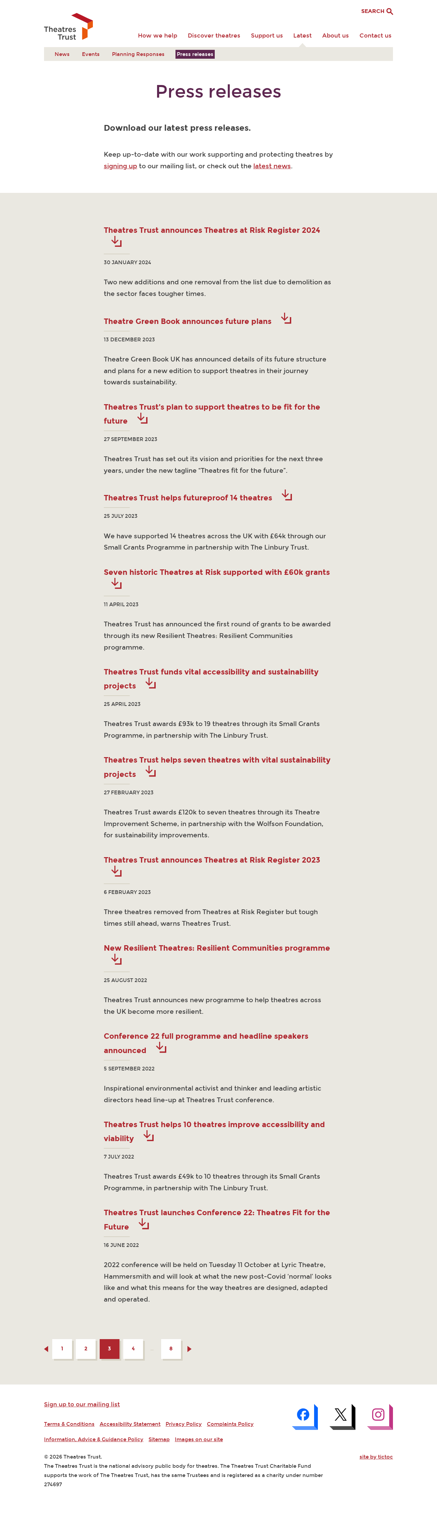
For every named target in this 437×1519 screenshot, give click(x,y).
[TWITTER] (342, 1417)
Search (373, 11)
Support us (267, 35)
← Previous (46, 1349)
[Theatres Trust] (68, 27)
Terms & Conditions (69, 1424)
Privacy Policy (184, 1424)
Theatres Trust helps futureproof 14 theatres (189, 497)
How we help (157, 35)
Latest (302, 35)
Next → (189, 1349)
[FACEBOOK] (305, 1417)
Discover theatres (214, 35)
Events (91, 54)
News (62, 54)
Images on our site (199, 1439)
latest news (272, 166)
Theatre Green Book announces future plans (188, 321)
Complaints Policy (230, 1424)
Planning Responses (138, 54)
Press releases (195, 54)
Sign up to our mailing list (82, 1404)
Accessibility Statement (130, 1424)
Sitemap (159, 1439)
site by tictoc (376, 1457)
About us (335, 35)
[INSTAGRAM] (380, 1417)
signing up (120, 166)
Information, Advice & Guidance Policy (93, 1439)
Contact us (376, 35)
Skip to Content (64, 5)
